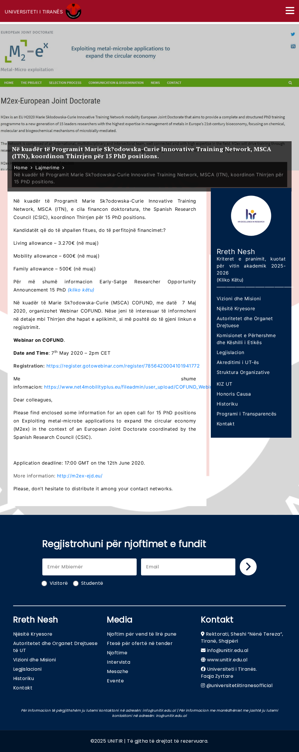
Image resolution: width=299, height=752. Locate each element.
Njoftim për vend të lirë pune (142, 634)
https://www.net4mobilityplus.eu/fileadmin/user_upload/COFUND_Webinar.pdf (135, 387)
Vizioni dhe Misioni (239, 298)
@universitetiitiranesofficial (239, 685)
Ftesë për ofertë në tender (140, 643)
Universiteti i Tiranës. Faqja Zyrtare (229, 672)
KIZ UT (224, 384)
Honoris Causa (234, 394)
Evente (115, 680)
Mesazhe (117, 671)
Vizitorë (59, 583)
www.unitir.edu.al (227, 659)
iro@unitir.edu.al (171, 715)
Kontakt (226, 424)
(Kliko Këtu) (230, 280)
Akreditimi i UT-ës (238, 362)
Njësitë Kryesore (236, 308)
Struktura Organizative (243, 372)
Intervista (118, 662)
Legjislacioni (27, 669)
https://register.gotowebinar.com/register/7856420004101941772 (123, 366)
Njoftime (117, 652)
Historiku (227, 404)
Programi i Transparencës (247, 414)
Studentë (92, 583)
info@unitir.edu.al (227, 650)
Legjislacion (230, 352)
